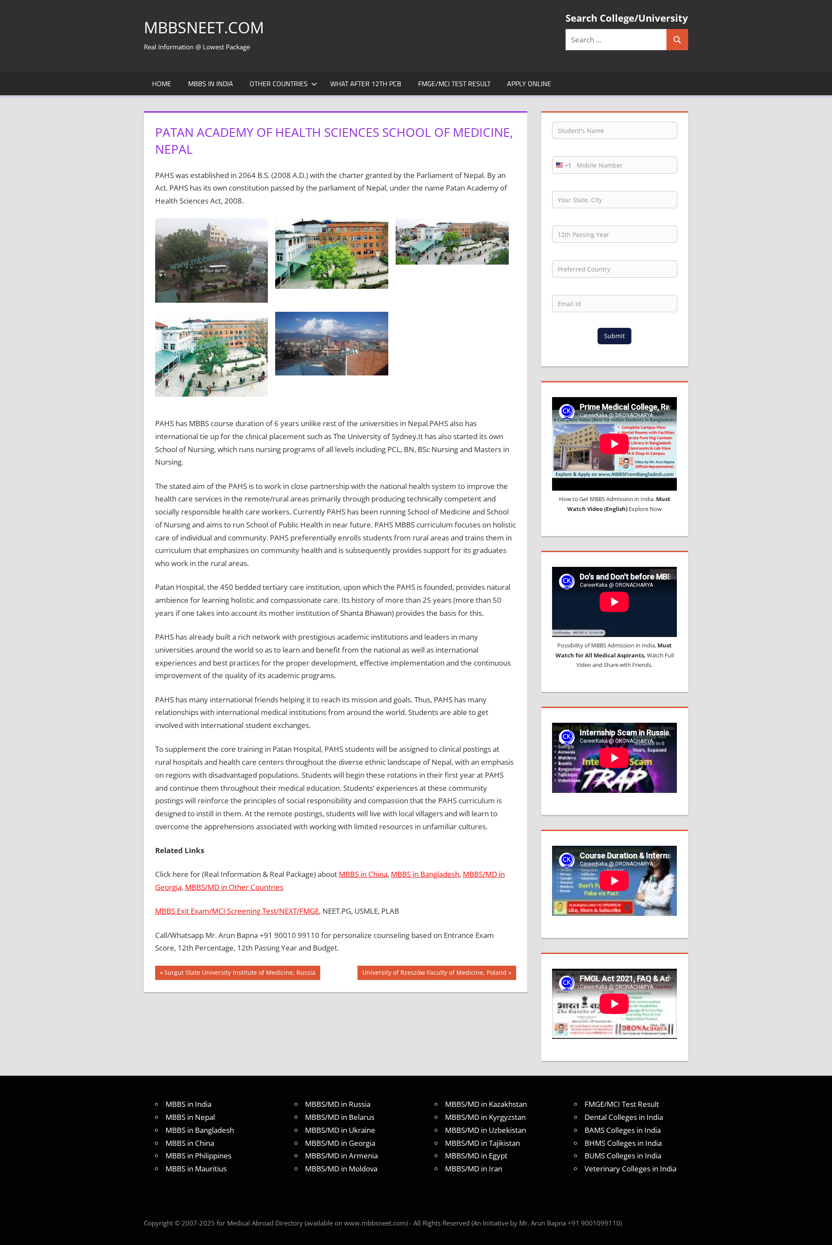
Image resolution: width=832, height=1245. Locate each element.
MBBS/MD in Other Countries (234, 887)
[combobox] (562, 165)
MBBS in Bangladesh (425, 874)
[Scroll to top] (817, 1230)
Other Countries (279, 83)
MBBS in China (363, 874)
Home (161, 83)
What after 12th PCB (365, 83)
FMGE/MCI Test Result (454, 83)
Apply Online (529, 83)
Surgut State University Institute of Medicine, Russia (239, 974)
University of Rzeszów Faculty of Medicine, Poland (434, 974)
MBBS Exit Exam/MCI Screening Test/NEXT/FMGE (237, 911)
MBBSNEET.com (204, 27)
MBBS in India (210, 83)
